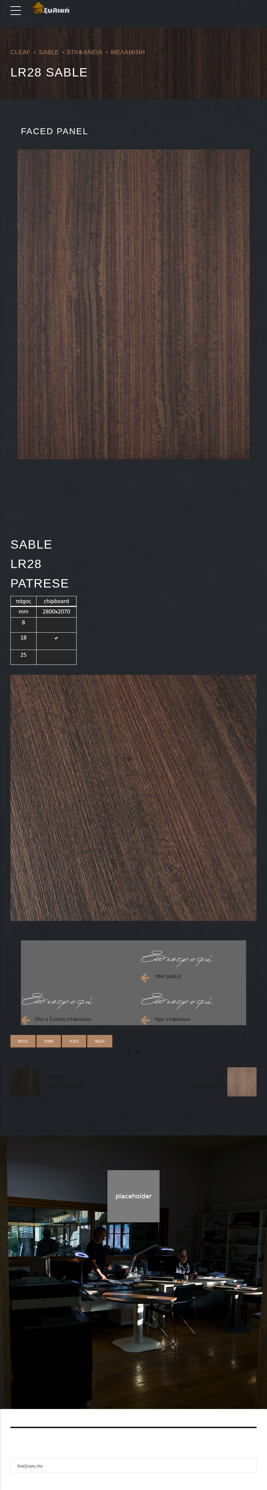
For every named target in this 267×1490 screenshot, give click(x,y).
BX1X (22, 1041)
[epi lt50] (177, 958)
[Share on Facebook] (128, 1052)
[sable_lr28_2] (133, 798)
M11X (100, 1041)
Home (105, 1369)
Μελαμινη (128, 52)
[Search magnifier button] (249, 1465)
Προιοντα (131, 1369)
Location (158, 1369)
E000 (48, 1041)
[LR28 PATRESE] (133, 304)
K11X (74, 1041)
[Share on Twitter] (137, 1052)
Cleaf (20, 52)
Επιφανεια (85, 52)
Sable (49, 52)
